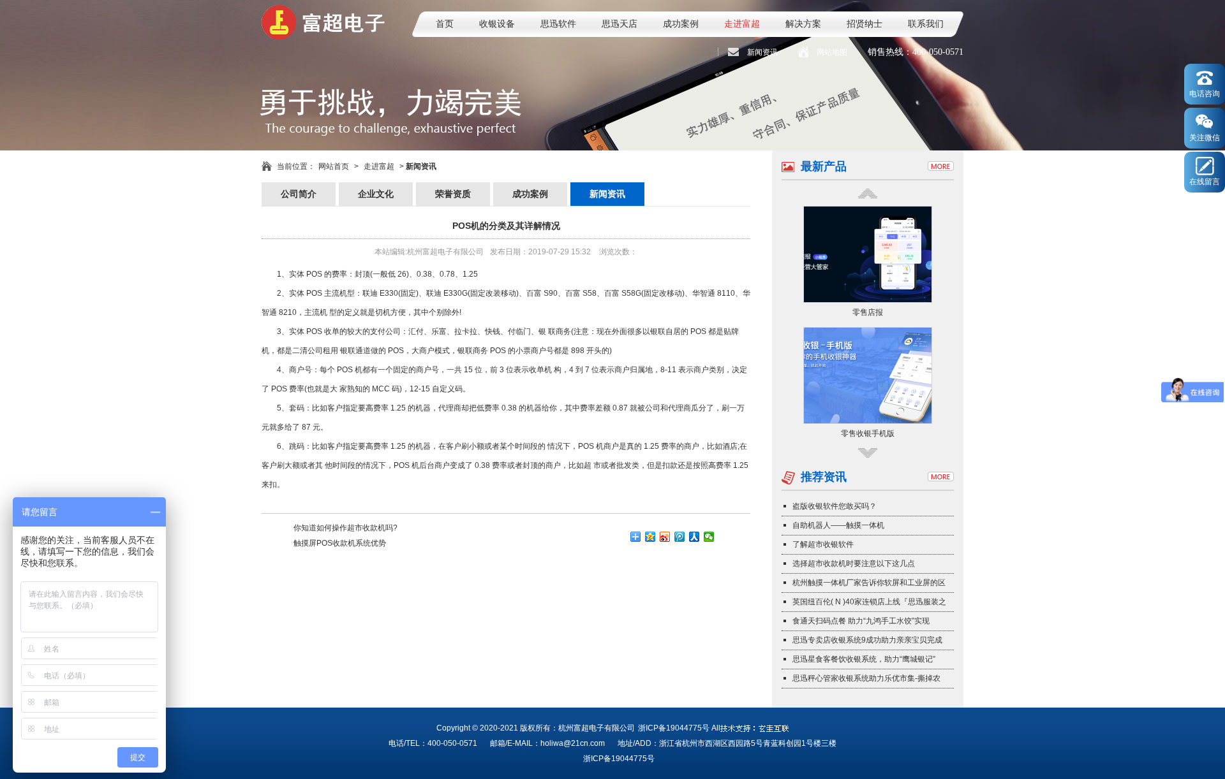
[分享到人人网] (694, 537)
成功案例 (681, 24)
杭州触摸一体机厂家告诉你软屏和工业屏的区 (869, 582)
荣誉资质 (453, 194)
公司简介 (298, 194)
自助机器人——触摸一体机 (838, 525)
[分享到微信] (709, 537)
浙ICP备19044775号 (673, 728)
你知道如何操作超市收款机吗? (345, 527)
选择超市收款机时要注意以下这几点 (853, 563)
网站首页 (333, 166)
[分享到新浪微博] (665, 537)
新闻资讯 (762, 52)
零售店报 (867, 312)
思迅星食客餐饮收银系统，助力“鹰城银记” (863, 659)
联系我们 (926, 24)
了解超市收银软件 (823, 544)
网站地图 (832, 52)
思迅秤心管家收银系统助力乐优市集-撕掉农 (866, 678)
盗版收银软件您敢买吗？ (834, 506)
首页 (445, 24)
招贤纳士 (864, 24)
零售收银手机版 (868, 433)
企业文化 (376, 194)
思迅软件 (558, 24)
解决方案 (803, 24)
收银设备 (497, 24)
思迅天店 (619, 24)
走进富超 (742, 24)
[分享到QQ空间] (650, 537)
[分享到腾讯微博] (679, 537)
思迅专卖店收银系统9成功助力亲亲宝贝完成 (867, 640)
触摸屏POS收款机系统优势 (339, 543)
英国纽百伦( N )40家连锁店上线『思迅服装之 (869, 601)
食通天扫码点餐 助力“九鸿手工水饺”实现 (861, 620)
